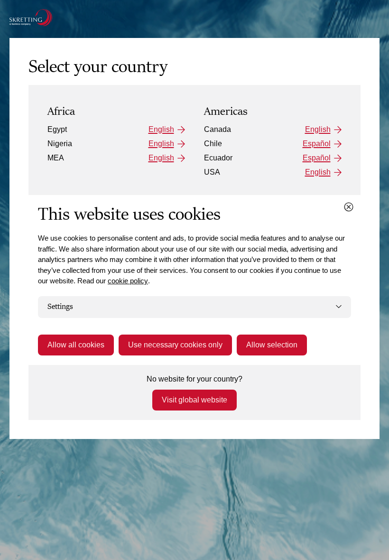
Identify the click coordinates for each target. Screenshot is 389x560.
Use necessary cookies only (175, 345)
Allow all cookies (75, 345)
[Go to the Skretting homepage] (31, 17)
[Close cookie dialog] (349, 207)
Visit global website (194, 400)
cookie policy (128, 281)
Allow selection (271, 345)
